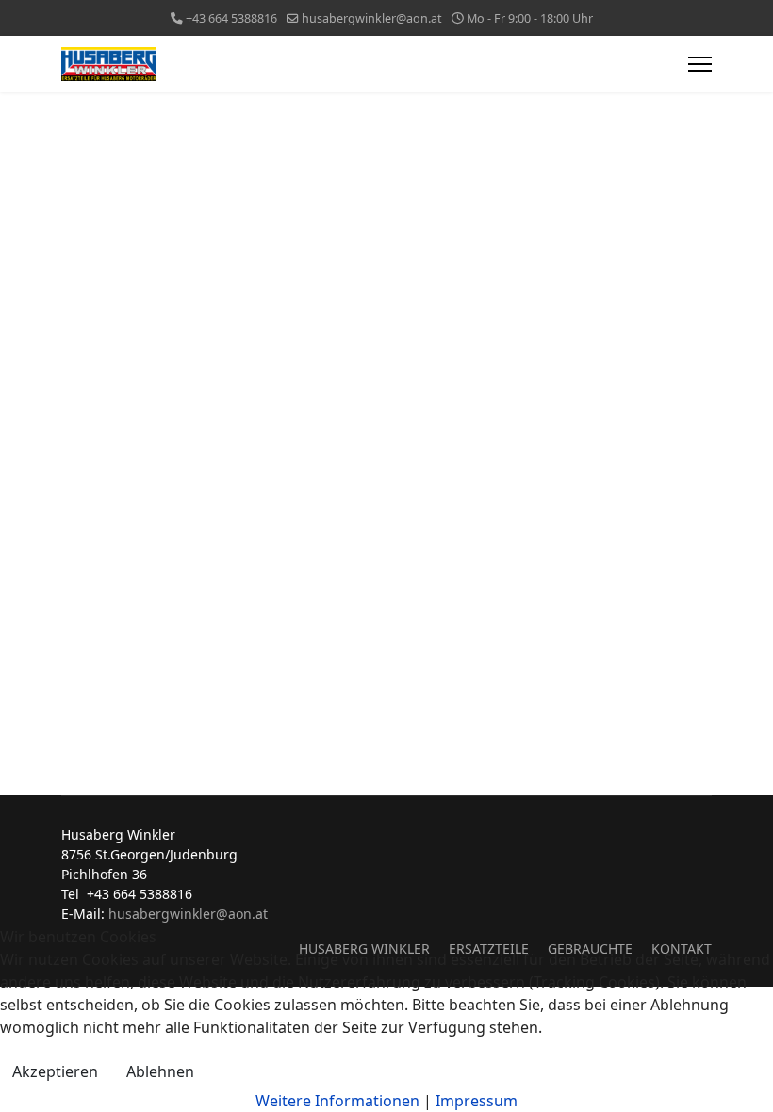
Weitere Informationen (337, 1100)
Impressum (477, 1100)
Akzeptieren (55, 1071)
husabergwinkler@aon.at (372, 18)
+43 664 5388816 (231, 18)
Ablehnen (160, 1071)
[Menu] (700, 64)
